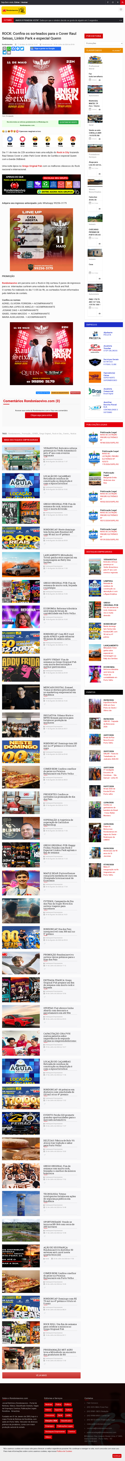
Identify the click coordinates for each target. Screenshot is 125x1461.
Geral (47, 1259)
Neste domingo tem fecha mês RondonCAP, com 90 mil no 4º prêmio (110, 631)
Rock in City (57, 434)
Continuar (117, 1456)
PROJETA (107, 335)
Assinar (24, 2)
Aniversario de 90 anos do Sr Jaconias (110, 853)
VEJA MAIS (41, 1375)
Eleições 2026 (51, 1421)
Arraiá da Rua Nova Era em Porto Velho (109, 740)
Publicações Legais (65, 1426)
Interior (48, 1410)
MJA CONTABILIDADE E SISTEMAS (111, 409)
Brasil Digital (108, 394)
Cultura (69, 1410)
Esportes (58, 1410)
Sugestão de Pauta (42, 393)
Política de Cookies (64, 1451)
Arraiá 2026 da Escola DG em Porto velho (109, 791)
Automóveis (94, 96)
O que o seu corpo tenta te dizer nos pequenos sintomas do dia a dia (60, 20)
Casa (91, 264)
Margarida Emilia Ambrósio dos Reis (110, 480)
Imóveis (92, 224)
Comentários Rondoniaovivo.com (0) (31, 401)
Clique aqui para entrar (41, 415)
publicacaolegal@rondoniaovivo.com (101, 1432)
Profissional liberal (94, 67)
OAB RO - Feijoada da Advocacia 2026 (111, 724)
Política (68, 1404)
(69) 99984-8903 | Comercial (98, 1416)
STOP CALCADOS (110, 351)
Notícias (48, 1404)
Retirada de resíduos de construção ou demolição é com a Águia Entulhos (111, 588)
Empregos (49, 1426)
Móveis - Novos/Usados (95, 190)
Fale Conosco (92, 1403)
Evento (66, 434)
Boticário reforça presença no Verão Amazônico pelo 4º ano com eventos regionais (111, 567)
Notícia (73, 434)
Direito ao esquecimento (60, 393)
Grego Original (45, 434)
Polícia (58, 1404)
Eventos (72, 1432)
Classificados (66, 1421)
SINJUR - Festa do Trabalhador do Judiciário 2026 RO (111, 756)
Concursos (49, 1415)
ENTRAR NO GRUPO (69, 122)
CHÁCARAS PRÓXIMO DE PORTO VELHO (95, 232)
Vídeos (48, 1437)
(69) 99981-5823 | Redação (97, 1411)
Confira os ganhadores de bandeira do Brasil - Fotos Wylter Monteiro (111, 810)
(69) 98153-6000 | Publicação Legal (101, 1420)
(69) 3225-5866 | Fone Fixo (97, 1407)
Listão (68, 1415)
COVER (35, 434)
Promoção (26, 434)
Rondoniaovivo (14, 434)
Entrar (17, 2)
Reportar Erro (75, 393)
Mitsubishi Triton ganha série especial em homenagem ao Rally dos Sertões (111, 653)
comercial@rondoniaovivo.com (99, 1428)
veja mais (116, 51)
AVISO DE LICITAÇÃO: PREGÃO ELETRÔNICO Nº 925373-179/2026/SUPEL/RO (110, 459)
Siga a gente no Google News (42, 49)
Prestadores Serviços (94, 156)
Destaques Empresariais (53, 459)
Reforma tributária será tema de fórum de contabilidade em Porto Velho (111, 674)
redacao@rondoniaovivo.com (98, 1424)
